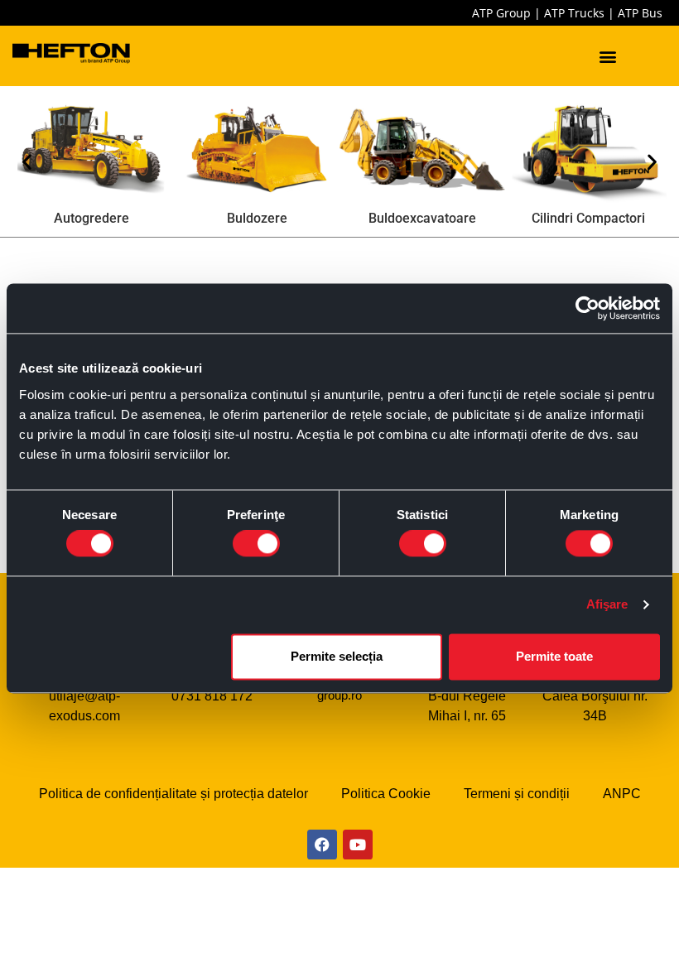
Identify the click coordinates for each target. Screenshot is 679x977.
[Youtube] (358, 844)
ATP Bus (640, 13)
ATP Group (501, 13)
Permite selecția (337, 656)
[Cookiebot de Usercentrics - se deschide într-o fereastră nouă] (587, 308)
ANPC (622, 794)
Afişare (607, 605)
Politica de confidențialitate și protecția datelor (173, 794)
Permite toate (554, 656)
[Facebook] (322, 844)
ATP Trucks (574, 13)
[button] (608, 56)
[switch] (256, 544)
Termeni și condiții (517, 794)
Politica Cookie (386, 794)
